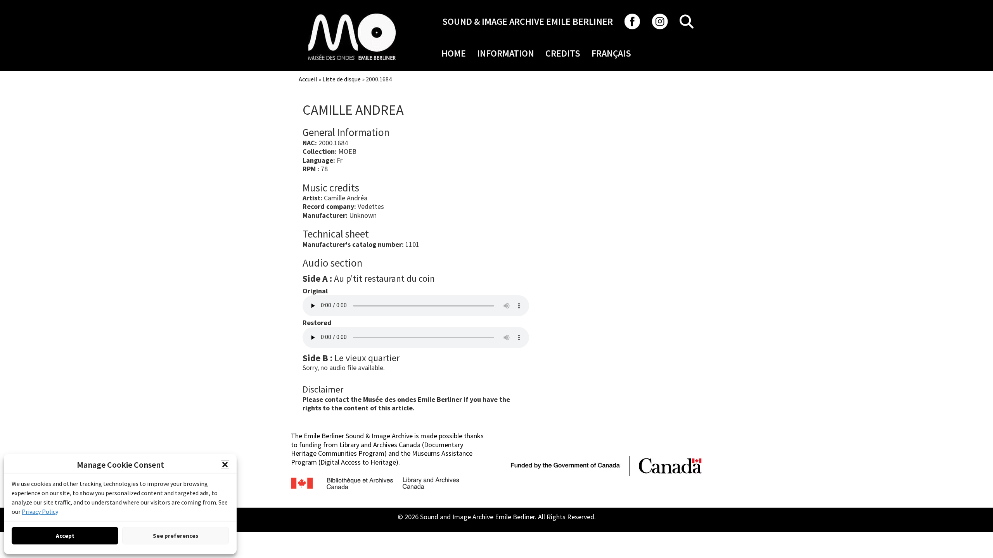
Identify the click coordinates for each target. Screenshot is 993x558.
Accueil (308, 79)
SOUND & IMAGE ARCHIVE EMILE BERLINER (527, 22)
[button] (225, 464)
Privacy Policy (40, 511)
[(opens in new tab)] (352, 13)
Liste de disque (341, 79)
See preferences (175, 535)
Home (453, 53)
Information (505, 53)
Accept (65, 535)
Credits (562, 53)
